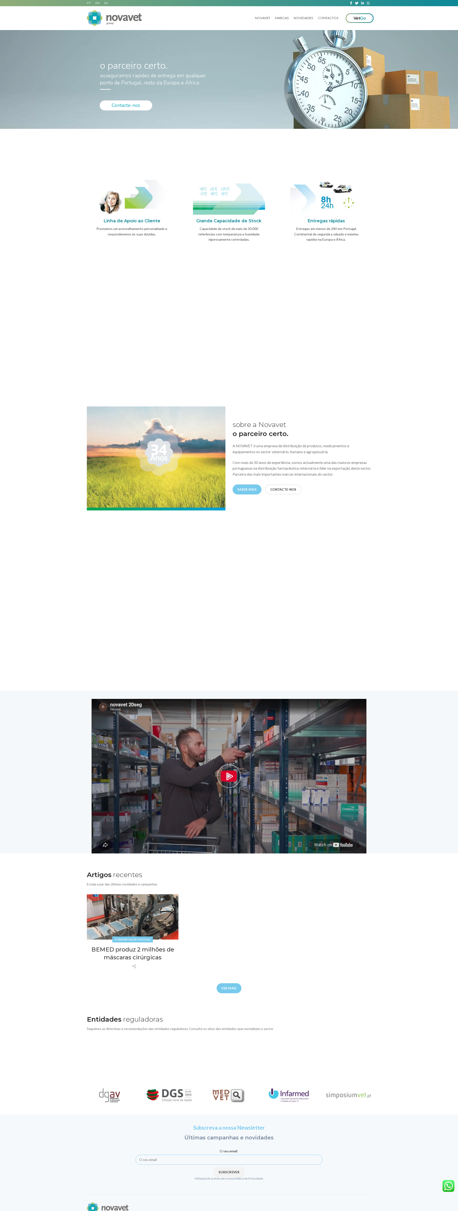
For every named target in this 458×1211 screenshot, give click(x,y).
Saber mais (247, 489)
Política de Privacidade (249, 1178)
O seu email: (229, 1151)
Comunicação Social (133, 939)
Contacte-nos (126, 105)
